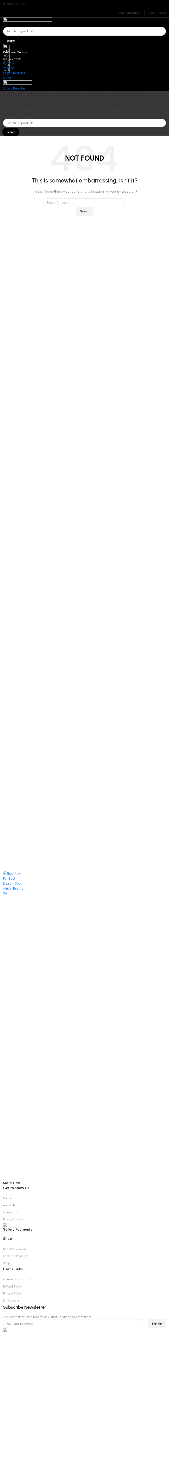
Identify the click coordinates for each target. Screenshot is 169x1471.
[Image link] (84, 1025)
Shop (6, 1263)
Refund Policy (12, 1286)
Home (7, 1198)
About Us (9, 1205)
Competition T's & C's (18, 1279)
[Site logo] (84, 22)
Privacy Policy (12, 1293)
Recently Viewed (14, 1249)
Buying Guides (13, 1219)
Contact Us (10, 1212)
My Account (11, 1300)
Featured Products (15, 1256)
